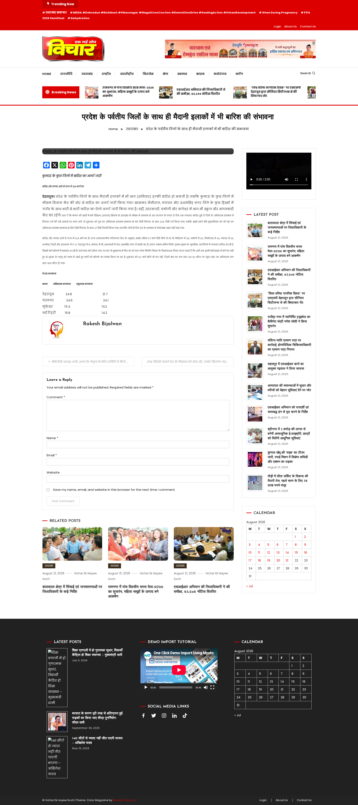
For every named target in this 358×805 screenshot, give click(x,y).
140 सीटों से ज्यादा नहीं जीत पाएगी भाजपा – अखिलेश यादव (97, 741)
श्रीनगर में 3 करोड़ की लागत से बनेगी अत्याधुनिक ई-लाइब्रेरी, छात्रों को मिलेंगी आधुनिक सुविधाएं (289, 434)
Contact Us (308, 26)
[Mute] (206, 687)
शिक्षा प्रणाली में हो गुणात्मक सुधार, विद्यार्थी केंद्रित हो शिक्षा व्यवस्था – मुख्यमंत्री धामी (97, 653)
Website (53, 472)
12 (268, 552)
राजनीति (66, 74)
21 (287, 560)
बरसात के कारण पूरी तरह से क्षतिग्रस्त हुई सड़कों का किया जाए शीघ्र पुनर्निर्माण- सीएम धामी (97, 718)
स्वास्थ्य (182, 74)
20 (278, 560)
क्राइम (200, 74)
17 (250, 560)
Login (277, 26)
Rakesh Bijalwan (102, 324)
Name (52, 438)
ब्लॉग (239, 74)
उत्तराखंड (87, 74)
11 (259, 552)
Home (46, 74)
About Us (290, 26)
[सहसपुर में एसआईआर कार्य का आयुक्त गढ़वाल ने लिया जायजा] (255, 371)
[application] (179, 670)
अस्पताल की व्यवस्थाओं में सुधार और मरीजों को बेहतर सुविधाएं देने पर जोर (289, 388)
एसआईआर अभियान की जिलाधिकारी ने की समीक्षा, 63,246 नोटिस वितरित (191, 92)
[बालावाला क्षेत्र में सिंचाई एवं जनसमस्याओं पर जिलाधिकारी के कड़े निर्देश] (255, 230)
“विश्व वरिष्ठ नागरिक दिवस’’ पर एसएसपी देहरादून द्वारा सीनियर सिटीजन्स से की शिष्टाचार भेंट (266, 92)
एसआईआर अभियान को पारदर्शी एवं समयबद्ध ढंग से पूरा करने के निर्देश (288, 410)
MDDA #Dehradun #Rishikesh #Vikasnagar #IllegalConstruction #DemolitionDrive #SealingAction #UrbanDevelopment (164, 13)
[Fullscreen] (212, 687)
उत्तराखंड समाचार (56, 13)
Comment (56, 397)
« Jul (249, 586)
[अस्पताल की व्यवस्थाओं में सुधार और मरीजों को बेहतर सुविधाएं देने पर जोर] (255, 392)
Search (305, 73)
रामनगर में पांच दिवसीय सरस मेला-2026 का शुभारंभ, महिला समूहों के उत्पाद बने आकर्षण (118, 92)
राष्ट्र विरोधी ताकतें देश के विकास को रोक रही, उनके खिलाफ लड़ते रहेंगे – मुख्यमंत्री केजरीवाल (190, 362)
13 (278, 552)
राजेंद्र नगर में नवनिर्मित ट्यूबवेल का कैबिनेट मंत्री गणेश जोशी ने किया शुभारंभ (289, 321)
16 (305, 552)
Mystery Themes (124, 800)
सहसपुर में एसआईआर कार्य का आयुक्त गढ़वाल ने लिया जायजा (286, 366)
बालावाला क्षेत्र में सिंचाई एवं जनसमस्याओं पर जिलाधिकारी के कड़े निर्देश (287, 228)
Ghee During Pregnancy (280, 13)
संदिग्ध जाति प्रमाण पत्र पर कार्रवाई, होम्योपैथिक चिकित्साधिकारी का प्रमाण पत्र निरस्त (289, 345)
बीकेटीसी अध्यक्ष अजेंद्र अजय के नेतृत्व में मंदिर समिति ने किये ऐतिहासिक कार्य (93, 362)
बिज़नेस (148, 74)
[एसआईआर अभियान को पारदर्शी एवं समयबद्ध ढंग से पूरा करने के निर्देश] (255, 414)
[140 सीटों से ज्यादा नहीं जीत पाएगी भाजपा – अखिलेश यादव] (57, 757)
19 (268, 560)
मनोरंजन (220, 74)
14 (287, 552)
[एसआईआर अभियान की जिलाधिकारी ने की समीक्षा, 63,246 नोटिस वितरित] (255, 277)
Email (52, 455)
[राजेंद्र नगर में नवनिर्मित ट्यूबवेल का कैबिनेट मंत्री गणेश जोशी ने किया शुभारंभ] (255, 323)
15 (296, 552)
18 (259, 560)
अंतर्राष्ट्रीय (127, 74)
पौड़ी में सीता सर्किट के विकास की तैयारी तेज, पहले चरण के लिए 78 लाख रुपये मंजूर (288, 481)
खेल (165, 74)
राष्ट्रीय (106, 74)
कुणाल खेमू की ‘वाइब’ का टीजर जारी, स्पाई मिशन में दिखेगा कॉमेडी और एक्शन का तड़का (288, 457)
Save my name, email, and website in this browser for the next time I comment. (114, 489)
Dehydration (80, 18)
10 (250, 552)
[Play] (146, 687)
